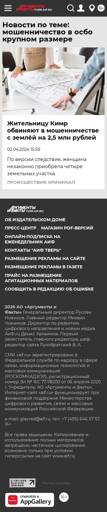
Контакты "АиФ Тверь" (33, 250)
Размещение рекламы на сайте (45, 258)
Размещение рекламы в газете (43, 266)
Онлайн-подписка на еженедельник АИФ (32, 239)
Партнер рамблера (56, 483)
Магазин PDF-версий (67, 228)
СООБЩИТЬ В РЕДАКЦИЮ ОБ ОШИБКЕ (49, 289)
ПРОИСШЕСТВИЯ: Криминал (41, 182)
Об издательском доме (35, 219)
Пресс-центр (20, 228)
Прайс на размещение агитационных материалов (41, 278)
